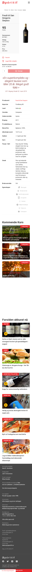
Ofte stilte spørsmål (8, 519)
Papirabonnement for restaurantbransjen (14, 506)
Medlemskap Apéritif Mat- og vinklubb (13, 508)
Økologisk (23, 187)
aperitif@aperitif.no (8, 514)
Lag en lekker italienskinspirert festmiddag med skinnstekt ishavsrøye (13, 458)
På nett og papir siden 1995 (10, 495)
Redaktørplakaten (19, 484)
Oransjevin (24, 211)
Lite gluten (23, 197)
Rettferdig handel (24, 194)
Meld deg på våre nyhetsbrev (10, 525)
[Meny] (29, 2)
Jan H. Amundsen (7, 473)
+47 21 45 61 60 (11, 516)
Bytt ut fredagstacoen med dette (14, 434)
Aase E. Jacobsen (7, 468)
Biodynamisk (23, 191)
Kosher (24, 201)
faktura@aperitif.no (8, 545)
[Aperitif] (9, 2)
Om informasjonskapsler (9, 488)
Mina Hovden (6, 479)
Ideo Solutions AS (12, 566)
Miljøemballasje (23, 204)
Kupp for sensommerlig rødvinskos (14, 389)
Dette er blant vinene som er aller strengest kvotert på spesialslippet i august (15, 341)
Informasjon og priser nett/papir (11, 501)
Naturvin (23, 208)
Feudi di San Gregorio (21, 100)
